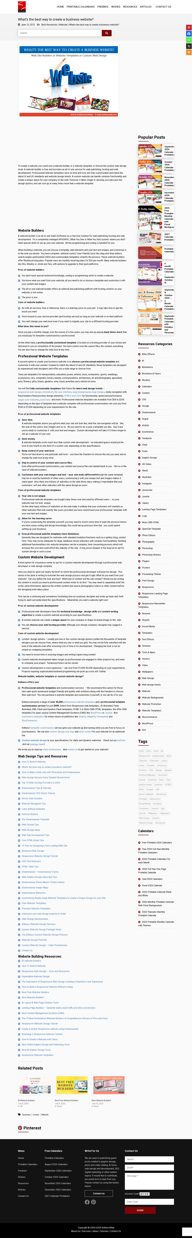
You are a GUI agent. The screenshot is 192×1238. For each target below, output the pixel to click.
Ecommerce (148, 431)
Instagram (147, 483)
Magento (91, 716)
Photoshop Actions (151, 554)
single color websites (28, 399)
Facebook (147, 438)
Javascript (147, 490)
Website (63, 24)
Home (60, 6)
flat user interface (63, 392)
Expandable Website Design (36, 976)
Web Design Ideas (31, 830)
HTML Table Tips (30, 866)
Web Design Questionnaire (35, 919)
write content (85, 731)
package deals (37, 744)
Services (86, 1231)
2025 (148, 751)
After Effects (148, 354)
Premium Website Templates (36, 908)
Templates (147, 633)
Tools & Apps (148, 652)
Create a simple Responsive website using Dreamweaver (50, 1029)
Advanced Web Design (33, 851)
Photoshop (147, 548)
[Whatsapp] (189, 40)
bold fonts (45, 399)
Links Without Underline (33, 809)
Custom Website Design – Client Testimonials (44, 945)
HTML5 (168, 784)
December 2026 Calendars (58, 1189)
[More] (189, 52)
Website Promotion (151, 704)
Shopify (82, 716)
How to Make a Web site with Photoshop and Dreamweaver (51, 772)
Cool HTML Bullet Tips (33, 840)
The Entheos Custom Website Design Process (45, 934)
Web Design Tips (30, 824)
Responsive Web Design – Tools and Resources (46, 971)
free (168, 780)
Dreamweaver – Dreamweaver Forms (40, 872)
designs (168, 770)
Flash (144, 444)
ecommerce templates (33, 716)
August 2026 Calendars (56, 1164)
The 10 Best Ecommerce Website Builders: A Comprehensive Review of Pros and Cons (65, 1018)
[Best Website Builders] (109, 1085)
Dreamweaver (149, 412)
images (150, 789)
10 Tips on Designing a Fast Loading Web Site (44, 845)
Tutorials (104, 1231)
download (162, 775)
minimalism (47, 392)
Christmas (162, 765)
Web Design (148, 678)
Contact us (99, 1193)
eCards (145, 425)
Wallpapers (147, 671)
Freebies (102, 6)
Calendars (147, 386)
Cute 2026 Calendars (152, 879)
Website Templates (151, 710)
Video (145, 665)
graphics (158, 784)
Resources (130, 6)
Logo (144, 516)
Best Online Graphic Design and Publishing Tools (46, 1044)
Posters (146, 567)
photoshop (161, 794)
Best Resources (49, 24)
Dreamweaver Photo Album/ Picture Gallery (43, 882)
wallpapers (165, 813)
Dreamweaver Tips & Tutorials (36, 788)
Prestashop (102, 716)
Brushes (146, 380)
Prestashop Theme (151, 574)
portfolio (121, 740)
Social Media (148, 626)
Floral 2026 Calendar (152, 885)
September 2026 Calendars (58, 1170)
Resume (146, 613)
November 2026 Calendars (58, 1183)
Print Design (148, 580)
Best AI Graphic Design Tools (36, 1050)
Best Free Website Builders (35, 992)
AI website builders (31, 960)
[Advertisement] (72, 143)
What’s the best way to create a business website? (94, 24)
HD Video (146, 464)
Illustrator (146, 477)
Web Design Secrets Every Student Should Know (46, 777)
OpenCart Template (151, 529)
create (36, 1115)
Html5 (145, 470)
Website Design (146, 823)
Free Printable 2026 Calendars (157, 842)
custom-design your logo (62, 731)
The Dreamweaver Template (35, 819)
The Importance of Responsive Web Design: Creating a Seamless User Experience (62, 981)
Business (26, 1115)
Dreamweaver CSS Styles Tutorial (38, 793)
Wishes (115, 6)
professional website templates (79, 702)
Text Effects (148, 639)
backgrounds (158, 756)
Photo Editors (148, 535)
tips (162, 808)
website (44, 1115)
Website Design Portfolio (34, 940)
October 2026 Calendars (57, 1177)
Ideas (95, 1231)
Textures (146, 646)
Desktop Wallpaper (147, 775)
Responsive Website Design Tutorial (40, 856)
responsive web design (29, 392)
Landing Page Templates (154, 509)
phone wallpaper (146, 794)
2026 (156, 751)
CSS (144, 399)
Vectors (146, 658)
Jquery (145, 503)
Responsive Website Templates (37, 1055)
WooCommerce (29, 720)
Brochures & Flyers (151, 373)
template (157, 804)
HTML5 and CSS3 (73, 395)
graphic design (145, 784)
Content (146, 393)
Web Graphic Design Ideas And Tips (39, 877)
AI (143, 360)
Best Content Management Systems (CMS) (43, 1013)
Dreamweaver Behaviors (34, 892)
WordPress (96, 712)
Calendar (143, 761)
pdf (157, 789)
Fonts (145, 451)
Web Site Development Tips (35, 835)
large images (98, 392)
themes (154, 808)
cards (141, 765)
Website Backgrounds (153, 697)
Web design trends (151, 684)
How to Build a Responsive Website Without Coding (47, 987)
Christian (151, 765)
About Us (75, 1231)
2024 (141, 751)
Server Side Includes (32, 798)
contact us (72, 749)
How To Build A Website (34, 761)
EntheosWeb (108, 1227)
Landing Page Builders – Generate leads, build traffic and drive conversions (58, 1008)
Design (145, 406)
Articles (146, 6)
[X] (189, 46)
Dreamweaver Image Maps (35, 887)
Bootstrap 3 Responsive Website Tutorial (42, 1034)
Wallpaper (152, 813)
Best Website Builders (33, 997)
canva (164, 761)
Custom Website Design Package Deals (41, 929)
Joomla (108, 712)
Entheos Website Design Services (39, 924)
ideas (141, 789)
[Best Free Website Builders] (72, 1085)
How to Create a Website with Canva (39, 1039)
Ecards (142, 780)
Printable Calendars (81, 6)
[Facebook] (189, 34)
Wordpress (160, 823)
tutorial (142, 813)
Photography (148, 541)
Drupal (145, 419)
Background (144, 756)
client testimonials (51, 749)
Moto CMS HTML (150, 522)
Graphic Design (149, 457)
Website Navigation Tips (34, 803)
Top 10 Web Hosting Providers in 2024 (41, 782)
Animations (147, 367)
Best (169, 756)
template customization (42, 728)
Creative (142, 770)
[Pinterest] (189, 27)
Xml (144, 730)
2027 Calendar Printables (57, 1196)
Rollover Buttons (30, 814)
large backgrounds (82, 392)
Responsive (148, 587)
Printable (143, 799)
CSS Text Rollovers (31, 861)
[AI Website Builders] (35, 1085)
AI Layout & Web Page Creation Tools (40, 1002)
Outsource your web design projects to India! (44, 913)
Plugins (145, 561)
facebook (152, 780)
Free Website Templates (34, 903)
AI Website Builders (26, 1100)
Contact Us (163, 6)
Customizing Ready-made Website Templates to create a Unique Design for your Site (64, 898)
